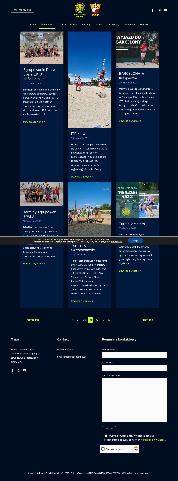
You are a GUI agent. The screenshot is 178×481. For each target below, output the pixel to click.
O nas (33, 24)
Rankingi (85, 24)
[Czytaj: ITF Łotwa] (89, 79)
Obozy (73, 24)
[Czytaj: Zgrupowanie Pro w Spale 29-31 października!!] (41, 47)
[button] (22, 10)
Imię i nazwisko (110, 349)
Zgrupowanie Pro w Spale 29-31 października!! (39, 74)
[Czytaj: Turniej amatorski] (137, 200)
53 (109, 319)
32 (96, 319)
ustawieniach (116, 242)
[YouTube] (165, 10)
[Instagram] (159, 10)
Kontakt (144, 24)
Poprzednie (31, 319)
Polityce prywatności (154, 440)
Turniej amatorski (133, 224)
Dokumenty (130, 24)
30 (84, 319)
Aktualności (47, 24)
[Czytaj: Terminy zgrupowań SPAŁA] (41, 194)
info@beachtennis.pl (75, 356)
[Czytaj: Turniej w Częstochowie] (89, 210)
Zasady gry (113, 24)
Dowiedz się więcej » (34, 122)
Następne (149, 319)
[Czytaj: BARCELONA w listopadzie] (137, 49)
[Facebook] (152, 10)
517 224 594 (67, 349)
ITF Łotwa (79, 134)
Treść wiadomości (111, 375)
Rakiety (99, 24)
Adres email (108, 362)
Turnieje (61, 24)
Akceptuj (135, 240)
